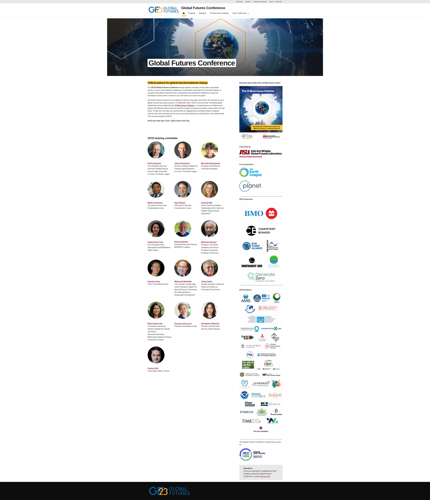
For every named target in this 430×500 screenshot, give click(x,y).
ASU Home (239, 1)
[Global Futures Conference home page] (183, 13)
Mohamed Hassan (209, 242)
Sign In (271, 1)
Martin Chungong (155, 203)
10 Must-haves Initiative (185, 105)
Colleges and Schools (260, 1)
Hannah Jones (154, 281)
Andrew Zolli (153, 368)
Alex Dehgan (179, 203)
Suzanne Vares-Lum (183, 323)
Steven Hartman (181, 242)
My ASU (248, 1)
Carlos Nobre (206, 281)
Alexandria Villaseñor (210, 323)
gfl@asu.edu (265, 476)
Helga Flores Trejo (155, 242)
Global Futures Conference (203, 8)
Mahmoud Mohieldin (183, 281)
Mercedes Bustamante (210, 163)
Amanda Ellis (206, 203)
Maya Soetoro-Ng (155, 323)
